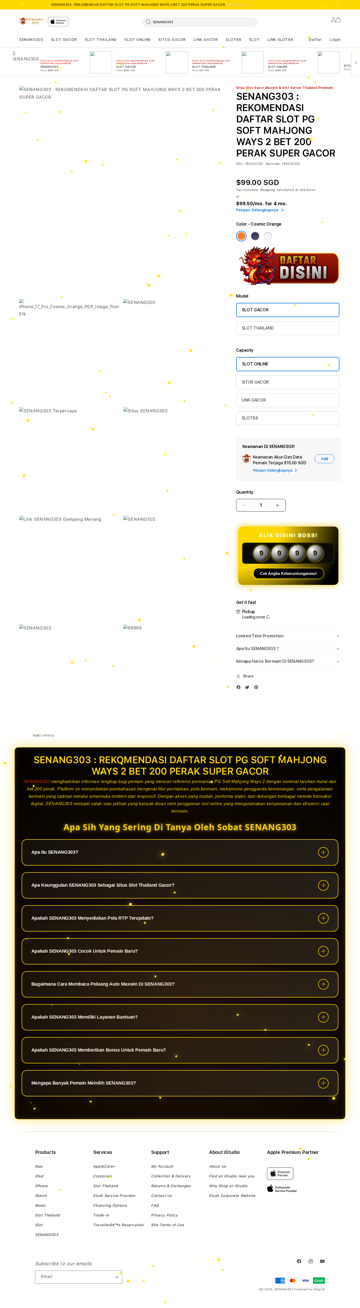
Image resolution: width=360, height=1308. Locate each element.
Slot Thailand (47, 1215)
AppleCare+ (104, 1166)
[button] (31, 39)
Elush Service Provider (114, 1196)
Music (40, 1205)
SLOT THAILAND (101, 39)
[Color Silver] (268, 236)
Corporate (102, 1176)
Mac (39, 1166)
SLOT (254, 39)
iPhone (41, 1186)
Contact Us (161, 1196)
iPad (39, 1176)
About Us (217, 1166)
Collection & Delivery (171, 1176)
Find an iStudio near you (231, 1176)
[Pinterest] (257, 688)
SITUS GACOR (172, 39)
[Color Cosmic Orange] (241, 236)
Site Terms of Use (167, 1225)
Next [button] (338, 4)
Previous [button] (22, 4)
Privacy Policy (164, 1215)
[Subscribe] (116, 1277)
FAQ (155, 1205)
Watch (41, 1196)
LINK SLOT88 (280, 39)
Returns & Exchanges (171, 1186)
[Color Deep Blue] (255, 236)
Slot (38, 1225)
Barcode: (273, 164)
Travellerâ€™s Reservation (118, 1225)
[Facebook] (240, 688)
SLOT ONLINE (137, 39)
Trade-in (101, 1215)
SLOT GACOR (64, 39)
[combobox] (200, 22)
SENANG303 (31, 39)
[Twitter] (248, 688)
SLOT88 (233, 39)
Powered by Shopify (309, 1289)
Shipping (267, 190)
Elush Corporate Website (232, 1196)
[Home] (31, 21)
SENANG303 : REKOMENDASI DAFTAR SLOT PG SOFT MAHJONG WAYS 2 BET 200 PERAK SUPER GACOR (150, 5)
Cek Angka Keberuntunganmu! (288, 573)
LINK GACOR (205, 39)
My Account (162, 1166)
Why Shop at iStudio (228, 1186)
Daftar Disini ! (237, 5)
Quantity (245, 492)
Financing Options (110, 1205)
